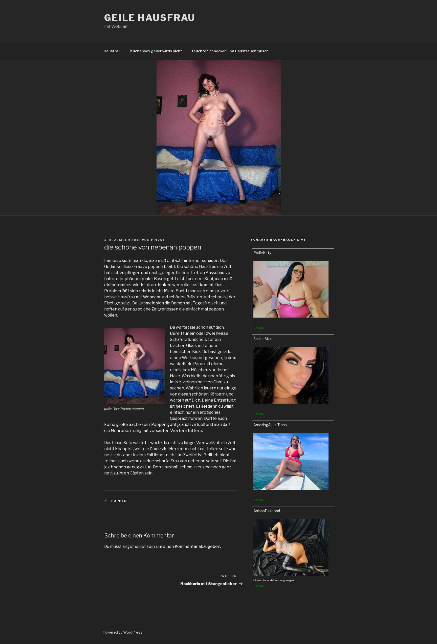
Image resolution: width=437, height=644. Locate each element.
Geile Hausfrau (149, 17)
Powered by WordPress (122, 632)
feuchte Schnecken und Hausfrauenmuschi (231, 51)
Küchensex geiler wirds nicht (156, 51)
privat (158, 240)
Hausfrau (112, 51)
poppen (119, 501)
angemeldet (134, 546)
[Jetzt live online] (291, 316)
